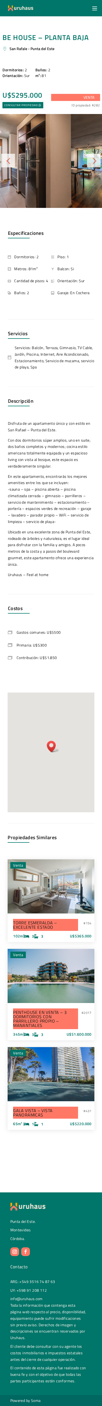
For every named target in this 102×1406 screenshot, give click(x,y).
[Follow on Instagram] (14, 1251)
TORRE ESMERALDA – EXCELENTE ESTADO (35, 924)
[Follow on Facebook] (25, 1251)
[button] (94, 8)
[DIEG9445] (51, 161)
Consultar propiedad (21, 105)
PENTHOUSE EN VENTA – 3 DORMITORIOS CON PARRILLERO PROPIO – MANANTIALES (40, 1019)
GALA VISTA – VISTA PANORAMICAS (32, 1112)
